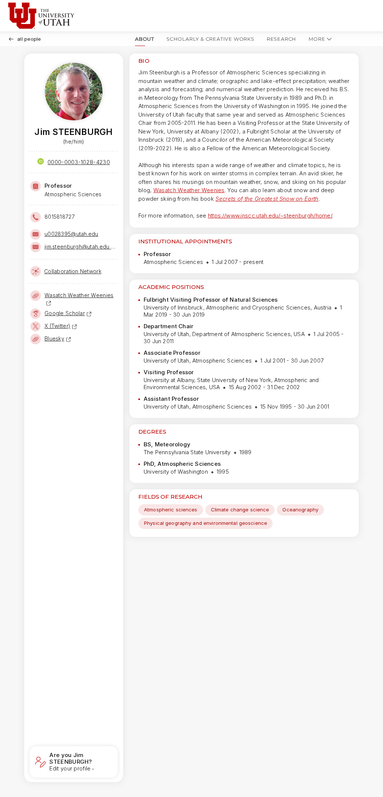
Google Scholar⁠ (65, 313)
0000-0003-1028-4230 (79, 162)
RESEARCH (281, 39)
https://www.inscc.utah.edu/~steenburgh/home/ (270, 215)
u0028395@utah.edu (71, 234)
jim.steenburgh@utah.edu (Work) (80, 246)
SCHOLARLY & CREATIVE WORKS (210, 39)
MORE (317, 39)
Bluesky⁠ (54, 338)
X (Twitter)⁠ (57, 326)
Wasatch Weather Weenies (189, 190)
